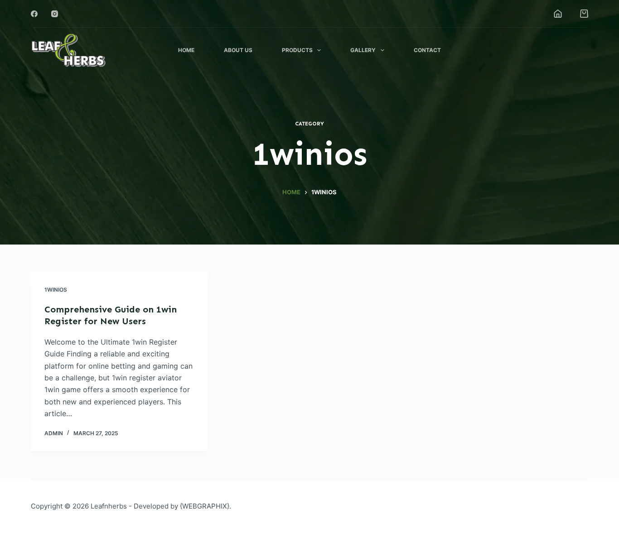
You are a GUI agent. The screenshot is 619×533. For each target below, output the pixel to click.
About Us (238, 50)
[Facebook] (34, 13)
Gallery (363, 50)
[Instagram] (54, 13)
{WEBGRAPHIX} (204, 506)
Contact (427, 50)
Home (186, 50)
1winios (55, 289)
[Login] (558, 14)
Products (297, 50)
